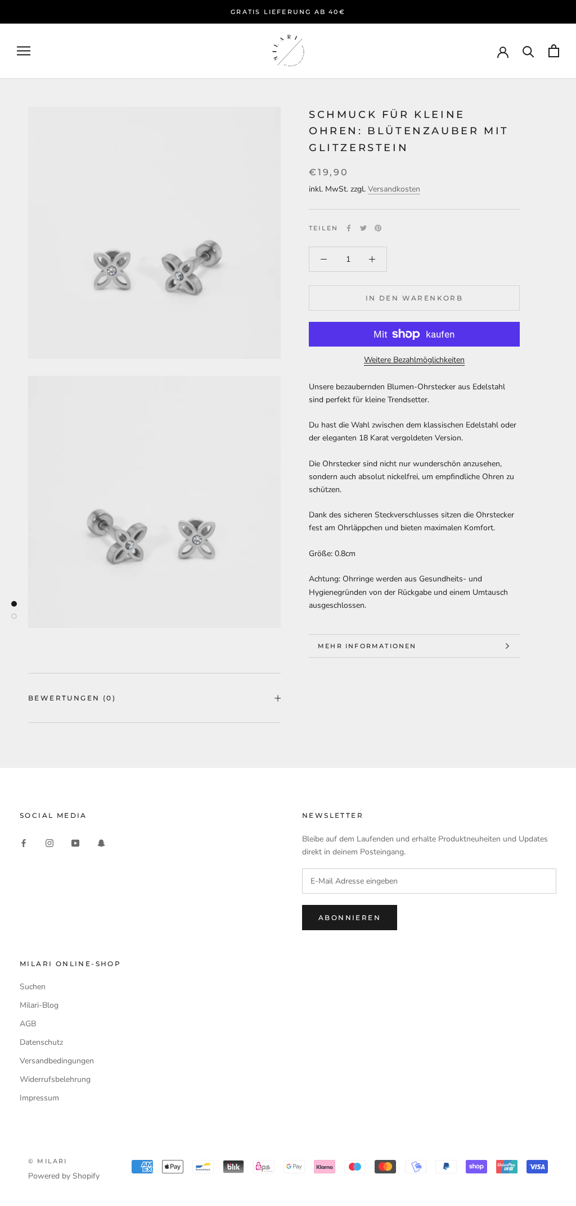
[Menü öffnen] (23, 51)
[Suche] (528, 51)
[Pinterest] (378, 228)
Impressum (39, 1098)
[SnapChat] (101, 842)
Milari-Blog (39, 1005)
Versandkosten (394, 189)
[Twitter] (363, 228)
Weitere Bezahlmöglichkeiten (414, 359)
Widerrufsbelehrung (55, 1079)
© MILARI (48, 1161)
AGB (28, 1023)
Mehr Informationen (367, 646)
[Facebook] (348, 228)
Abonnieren (349, 917)
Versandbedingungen (57, 1060)
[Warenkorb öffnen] (553, 50)
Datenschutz (41, 1042)
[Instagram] (49, 842)
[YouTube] (75, 842)
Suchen (33, 986)
